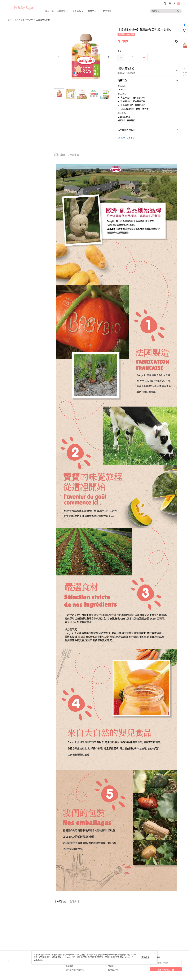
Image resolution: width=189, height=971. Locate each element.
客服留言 (111, 966)
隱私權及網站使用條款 (75, 970)
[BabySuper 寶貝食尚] (23, 8)
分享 (123, 138)
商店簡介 (69, 966)
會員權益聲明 (112, 970)
